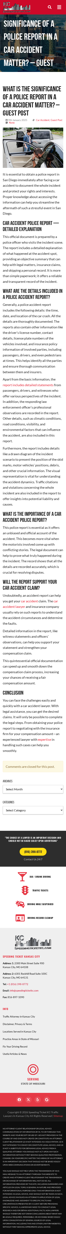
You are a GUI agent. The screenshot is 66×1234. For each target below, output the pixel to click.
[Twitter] (28, 1100)
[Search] (49, 7)
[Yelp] (37, 1100)
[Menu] (59, 7)
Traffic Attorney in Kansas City (19, 1016)
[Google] (47, 1100)
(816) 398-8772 (33, 851)
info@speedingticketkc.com (24, 990)
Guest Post (56, 120)
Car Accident (43, 120)
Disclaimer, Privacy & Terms (17, 1024)
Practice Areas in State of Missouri (21, 1039)
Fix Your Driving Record (15, 1046)
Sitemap (58, 1115)
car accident (29, 601)
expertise (44, 739)
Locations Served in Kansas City (19, 1031)
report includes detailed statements (28, 385)
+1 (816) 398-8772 (17, 984)
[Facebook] (19, 1100)
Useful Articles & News (15, 1053)
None (12, 122)
